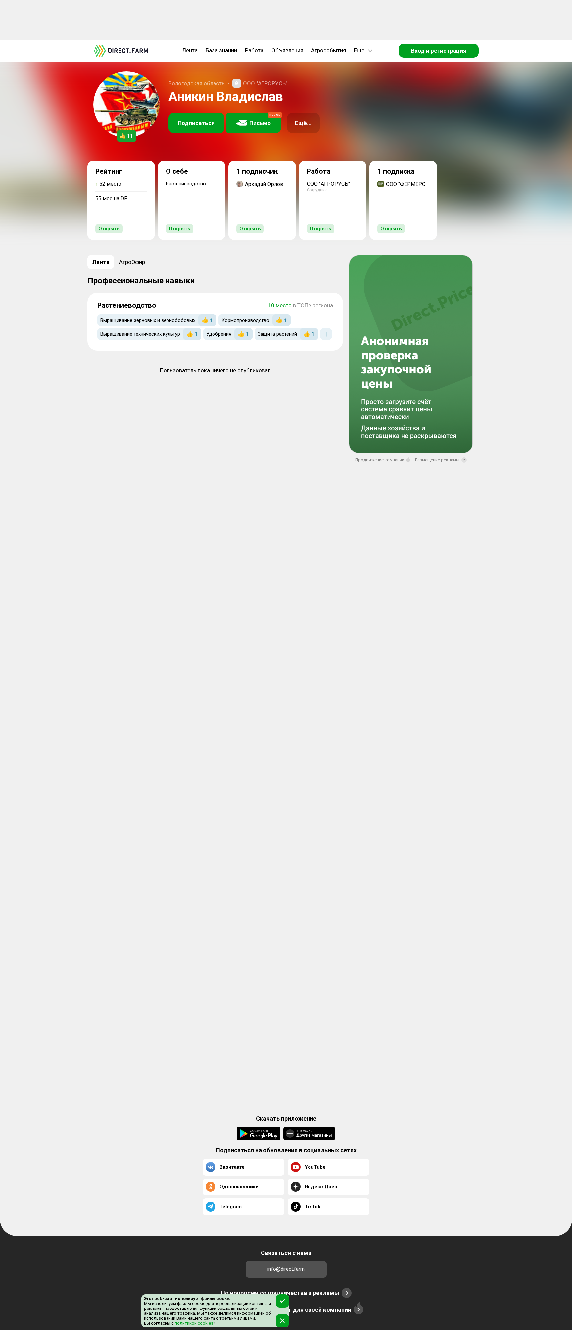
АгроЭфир (132, 262)
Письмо (264, 119)
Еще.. (360, 50)
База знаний (221, 50)
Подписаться (196, 123)
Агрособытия (328, 50)
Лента (190, 50)
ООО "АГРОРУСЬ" (265, 83)
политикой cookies (193, 1323)
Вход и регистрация (438, 50)
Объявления (287, 50)
